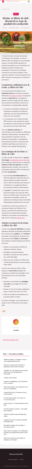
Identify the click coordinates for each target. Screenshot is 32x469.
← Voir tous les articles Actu (10, 340)
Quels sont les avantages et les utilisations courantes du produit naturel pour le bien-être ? (16, 432)
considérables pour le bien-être (19, 160)
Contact (21, 459)
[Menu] (28, 1)
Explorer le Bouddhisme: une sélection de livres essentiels (16, 382)
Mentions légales (12, 459)
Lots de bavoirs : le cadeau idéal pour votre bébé (16, 404)
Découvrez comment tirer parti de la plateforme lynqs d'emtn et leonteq (14, 365)
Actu (8, 9)
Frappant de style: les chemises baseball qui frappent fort (15, 420)
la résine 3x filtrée (15, 96)
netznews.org (20, 218)
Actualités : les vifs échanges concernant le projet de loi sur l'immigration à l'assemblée (16, 372)
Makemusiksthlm (16, 454)
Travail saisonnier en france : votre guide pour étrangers (15, 409)
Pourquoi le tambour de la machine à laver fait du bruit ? (14, 426)
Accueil (4, 9)
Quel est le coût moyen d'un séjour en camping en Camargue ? (14, 439)
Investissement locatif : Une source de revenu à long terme (14, 398)
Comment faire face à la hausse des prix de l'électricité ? (15, 393)
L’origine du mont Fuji (10, 377)
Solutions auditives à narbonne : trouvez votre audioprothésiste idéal (15, 360)
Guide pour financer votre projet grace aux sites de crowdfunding (16, 387)
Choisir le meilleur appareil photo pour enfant (15, 415)
